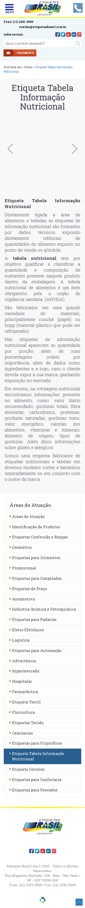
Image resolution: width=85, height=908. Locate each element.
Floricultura (23, 712)
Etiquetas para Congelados (37, 578)
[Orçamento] (25, 53)
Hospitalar (22, 681)
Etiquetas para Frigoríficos (37, 743)
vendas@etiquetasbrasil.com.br (42, 27)
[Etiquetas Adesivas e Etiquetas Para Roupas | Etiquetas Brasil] (42, 8)
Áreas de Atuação (28, 516)
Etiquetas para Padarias (34, 619)
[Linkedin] (74, 34)
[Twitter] (63, 34)
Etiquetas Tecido (27, 722)
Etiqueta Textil (26, 701)
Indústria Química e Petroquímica (44, 609)
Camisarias (22, 732)
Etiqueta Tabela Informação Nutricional (38, 756)
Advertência (24, 660)
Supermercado (25, 670)
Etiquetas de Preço (29, 588)
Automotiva (23, 598)
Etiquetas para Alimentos (36, 557)
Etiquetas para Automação (36, 650)
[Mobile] (9, 7)
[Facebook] (57, 34)
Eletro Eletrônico (28, 629)
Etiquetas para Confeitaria (36, 779)
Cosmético (22, 547)
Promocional (24, 567)
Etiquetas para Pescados (34, 789)
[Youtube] (68, 34)
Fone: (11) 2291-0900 (18, 22)
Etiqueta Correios (28, 769)
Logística (21, 640)
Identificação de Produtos (36, 526)
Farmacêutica (25, 691)
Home (28, 67)
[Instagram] (79, 34)
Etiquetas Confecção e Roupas (40, 536)
